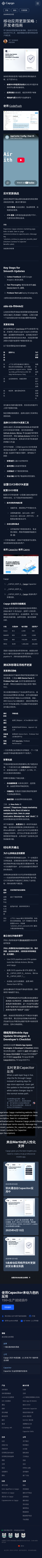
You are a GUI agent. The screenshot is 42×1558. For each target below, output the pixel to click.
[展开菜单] (37, 3)
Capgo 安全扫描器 (13, 1054)
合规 (34, 1051)
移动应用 (5, 1416)
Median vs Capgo (8, 1493)
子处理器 (26, 1519)
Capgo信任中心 (9, 1060)
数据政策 (26, 1512)
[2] (13, 442)
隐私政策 (26, 1453)
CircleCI (28, 433)
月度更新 (24, 10)
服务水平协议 (27, 1493)
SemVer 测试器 (28, 1420)
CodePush (15, 105)
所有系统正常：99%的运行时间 (14, 1530)
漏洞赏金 (26, 1508)
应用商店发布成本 (8, 1453)
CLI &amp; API (7, 1428)
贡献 (24, 1460)
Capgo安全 (16, 1057)
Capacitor (13, 549)
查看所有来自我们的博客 (19, 1278)
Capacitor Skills (28, 1431)
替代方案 (5, 1485)
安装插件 (7, 1307)
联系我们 (26, 1445)
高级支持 (5, 1449)
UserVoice (20, 329)
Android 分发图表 (8, 1397)
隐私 (24, 1485)
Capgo (26, 549)
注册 (24, 1389)
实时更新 (5, 1389)
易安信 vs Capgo (7, 1497)
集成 (3, 1424)
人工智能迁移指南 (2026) (31, 1397)
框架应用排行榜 (28, 1412)
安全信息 (26, 1504)
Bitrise (19, 433)
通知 (3, 1405)
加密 (26, 1051)
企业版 (25, 1449)
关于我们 (26, 1441)
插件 (3, 1420)
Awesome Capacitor (30, 1409)
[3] (7, 453)
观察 (3, 1409)
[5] (28, 1010)
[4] (14, 535)
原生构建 (5, 1412)
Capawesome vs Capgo (10, 1500)
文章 (3, 1464)
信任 (24, 1464)
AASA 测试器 (27, 1416)
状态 (3, 1468)
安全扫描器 (26, 1428)
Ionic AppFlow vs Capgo (10, 1489)
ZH (21, 1546)
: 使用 (21, 288)
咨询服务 (26, 1472)
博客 (3, 1460)
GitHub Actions (9, 433)
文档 (24, 1393)
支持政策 (26, 1489)
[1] (31, 341)
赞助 (3, 1475)
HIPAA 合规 (26, 1468)
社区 (3, 1441)
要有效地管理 (24, 940)
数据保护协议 (27, 1516)
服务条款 (26, 1500)
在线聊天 (5, 1472)
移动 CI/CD (26, 1405)
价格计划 (5, 1445)
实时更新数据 (6, 1393)
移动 (14, 10)
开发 (6, 10)
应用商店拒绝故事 (8, 1456)
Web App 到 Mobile (30, 1401)
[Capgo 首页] (9, 3)
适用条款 (26, 1497)
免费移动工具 (27, 1424)
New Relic (19, 741)
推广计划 (26, 1475)
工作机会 (26, 1456)
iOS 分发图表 (6, 1401)
